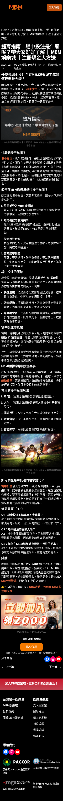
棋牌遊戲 (38, 730)
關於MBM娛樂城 (13, 717)
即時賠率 (32, 64)
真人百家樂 (40, 705)
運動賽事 (6, 380)
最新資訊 (17, 30)
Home (5, 30)
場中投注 (42, 64)
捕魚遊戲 (38, 723)
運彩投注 (38, 711)
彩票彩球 (38, 736)
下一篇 (53, 666)
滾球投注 (52, 64)
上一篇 (10, 666)
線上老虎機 (40, 717)
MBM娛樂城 (20, 64)
